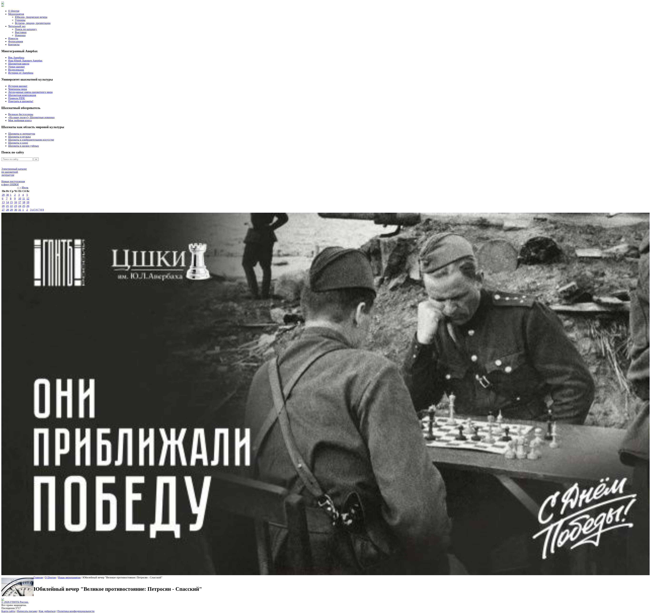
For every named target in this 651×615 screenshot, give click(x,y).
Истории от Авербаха (20, 72)
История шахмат (17, 86)
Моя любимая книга (20, 120)
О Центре (13, 10)
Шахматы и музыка (19, 136)
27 (3, 209)
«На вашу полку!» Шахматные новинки (31, 117)
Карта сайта (8, 611)
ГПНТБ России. (19, 602)
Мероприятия (16, 14)
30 (7, 194)
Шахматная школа (18, 63)
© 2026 (5, 602)
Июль (25, 187)
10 (19, 198)
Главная (38, 577)
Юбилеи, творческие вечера (31, 17)
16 (15, 202)
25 (23, 206)
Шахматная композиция (22, 95)
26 (27, 206)
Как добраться (47, 611)
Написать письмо (27, 611)
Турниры (20, 20)
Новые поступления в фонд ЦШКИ (13, 183)
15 (11, 202)
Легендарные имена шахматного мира (30, 92)
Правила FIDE (16, 98)
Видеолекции (16, 69)
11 (23, 198)
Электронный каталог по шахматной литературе (14, 171)
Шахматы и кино (18, 142)
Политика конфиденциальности (75, 611)
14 (7, 202)
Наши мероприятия (69, 577)
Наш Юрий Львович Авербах (25, 60)
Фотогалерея (15, 41)
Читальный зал (16, 26)
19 (27, 202)
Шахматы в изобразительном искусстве (31, 139)
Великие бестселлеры (20, 114)
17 (19, 202)
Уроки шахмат (16, 66)
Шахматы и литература (21, 133)
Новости (13, 38)
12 (27, 198)
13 (3, 202)
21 (7, 206)
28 (7, 209)
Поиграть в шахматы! (20, 101)
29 (3, 194)
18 (23, 202)
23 (15, 206)
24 (19, 206)
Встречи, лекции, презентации (33, 23)
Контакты (13, 44)
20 (3, 206)
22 (11, 206)
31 (19, 209)
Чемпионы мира (17, 89)
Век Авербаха (16, 57)
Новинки (20, 35)
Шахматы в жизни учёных (23, 145)
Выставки (20, 32)
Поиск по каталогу (26, 29)
